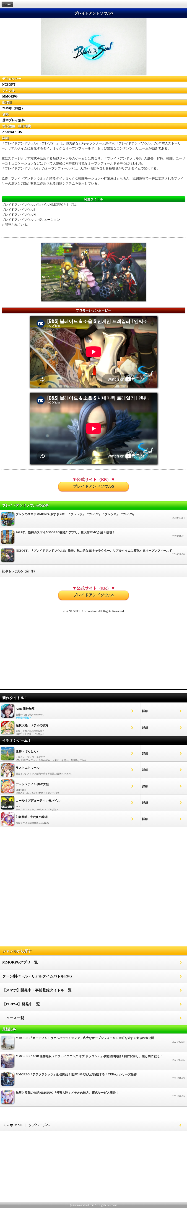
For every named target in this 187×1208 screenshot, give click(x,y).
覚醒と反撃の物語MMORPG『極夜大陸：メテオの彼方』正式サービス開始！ (100, 1094)
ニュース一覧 (13, 1018)
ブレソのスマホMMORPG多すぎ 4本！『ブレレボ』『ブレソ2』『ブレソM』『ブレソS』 (100, 515)
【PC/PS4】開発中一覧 (21, 1004)
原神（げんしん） (27, 751)
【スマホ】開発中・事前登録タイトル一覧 (37, 990)
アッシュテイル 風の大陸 (32, 784)
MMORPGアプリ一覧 (20, 962)
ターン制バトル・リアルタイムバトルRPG (37, 976)
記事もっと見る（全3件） (19, 571)
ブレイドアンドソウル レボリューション (31, 219)
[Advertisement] (93, 653)
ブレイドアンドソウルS (93, 486)
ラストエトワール (27, 767)
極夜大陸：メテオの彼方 (32, 725)
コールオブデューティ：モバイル (38, 800)
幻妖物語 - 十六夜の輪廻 (32, 817)
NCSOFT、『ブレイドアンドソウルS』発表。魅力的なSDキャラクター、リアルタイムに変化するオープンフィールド (100, 552)
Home (7, 4)
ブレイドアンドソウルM (19, 214)
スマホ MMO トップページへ (26, 1125)
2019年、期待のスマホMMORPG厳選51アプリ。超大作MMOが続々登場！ (100, 534)
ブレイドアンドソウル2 (18, 209)
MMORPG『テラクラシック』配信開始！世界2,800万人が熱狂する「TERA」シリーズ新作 (100, 1076)
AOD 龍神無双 (25, 708)
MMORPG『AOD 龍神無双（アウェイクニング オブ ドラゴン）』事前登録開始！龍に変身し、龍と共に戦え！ (100, 1057)
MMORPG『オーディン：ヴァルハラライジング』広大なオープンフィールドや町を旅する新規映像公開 (100, 1039)
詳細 (145, 711)
